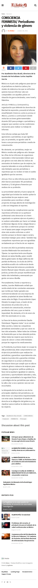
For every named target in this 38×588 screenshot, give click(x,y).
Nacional (9, 14)
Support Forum (6, 574)
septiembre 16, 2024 (18, 478)
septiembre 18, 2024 (18, 543)
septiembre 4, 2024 (17, 466)
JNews (8, 563)
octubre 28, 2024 (22, 31)
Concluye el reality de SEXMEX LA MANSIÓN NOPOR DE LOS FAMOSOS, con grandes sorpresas (24, 473)
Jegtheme (10, 565)
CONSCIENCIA (28, 416)
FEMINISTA (14, 419)
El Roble (11, 31)
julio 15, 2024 (16, 517)
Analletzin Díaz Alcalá (14, 416)
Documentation (27, 572)
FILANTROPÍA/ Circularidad (21, 515)
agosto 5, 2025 (8, 509)
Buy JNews (5, 572)
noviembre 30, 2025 (18, 444)
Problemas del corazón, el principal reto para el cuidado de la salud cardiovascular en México (24, 525)
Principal (23, 419)
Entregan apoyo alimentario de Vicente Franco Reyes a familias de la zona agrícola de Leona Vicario (24, 439)
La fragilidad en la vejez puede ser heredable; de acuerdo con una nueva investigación (17, 504)
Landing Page (15, 572)
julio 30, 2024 (16, 453)
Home (3, 14)
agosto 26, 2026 (16, 530)
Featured (6, 419)
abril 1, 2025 (7, 487)
